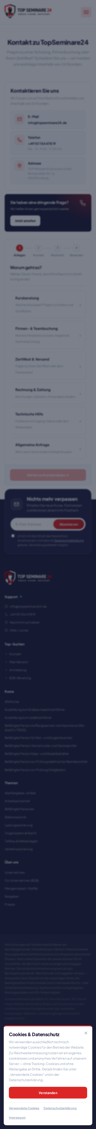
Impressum (17, 1117)
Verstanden (48, 1093)
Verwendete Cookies (24, 1108)
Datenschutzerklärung (60, 1108)
